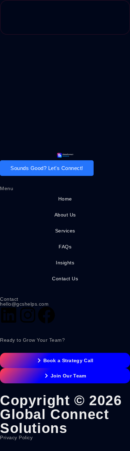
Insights (65, 262)
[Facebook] (46, 315)
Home (65, 199)
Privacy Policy (16, 437)
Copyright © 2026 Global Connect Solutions (61, 414)
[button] (110, 17)
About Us (65, 215)
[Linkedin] (8, 315)
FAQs (65, 246)
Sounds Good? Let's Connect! (46, 168)
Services (65, 230)
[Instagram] (27, 315)
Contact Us (65, 278)
